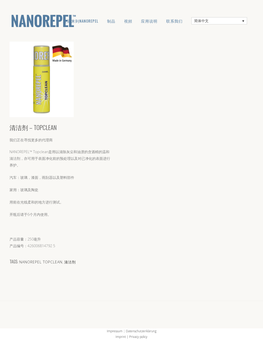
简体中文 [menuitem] (201, 21)
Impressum (115, 331)
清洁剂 (70, 262)
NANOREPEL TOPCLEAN (40, 262)
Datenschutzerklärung (141, 331)
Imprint (121, 337)
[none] (219, 20)
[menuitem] (219, 20)
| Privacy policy (136, 337)
